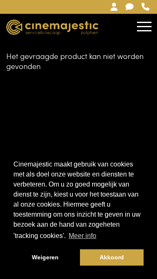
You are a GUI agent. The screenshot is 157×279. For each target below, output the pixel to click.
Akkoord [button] (112, 257)
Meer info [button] (82, 235)
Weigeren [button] (45, 257)
